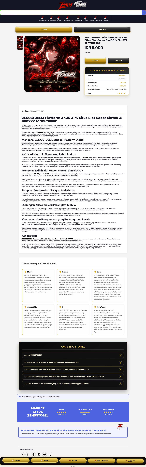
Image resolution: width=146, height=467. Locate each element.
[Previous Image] (26, 64)
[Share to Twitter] (22, 454)
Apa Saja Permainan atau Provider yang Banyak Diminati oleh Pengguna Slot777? (56, 384)
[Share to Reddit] (44, 454)
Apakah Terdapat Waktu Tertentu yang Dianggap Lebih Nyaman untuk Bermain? (56, 369)
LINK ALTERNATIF (102, 461)
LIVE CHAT (131, 461)
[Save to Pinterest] (39, 454)
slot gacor (73, 466)
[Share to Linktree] (33, 454)
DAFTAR (102, 29)
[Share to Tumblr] (50, 454)
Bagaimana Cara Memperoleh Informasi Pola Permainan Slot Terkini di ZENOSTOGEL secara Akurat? (64, 376)
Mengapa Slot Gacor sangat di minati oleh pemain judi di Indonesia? (51, 362)
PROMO (17, 461)
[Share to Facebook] (27, 454)
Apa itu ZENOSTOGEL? (33, 355)
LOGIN (44, 29)
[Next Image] (78, 64)
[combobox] (71, 12)
